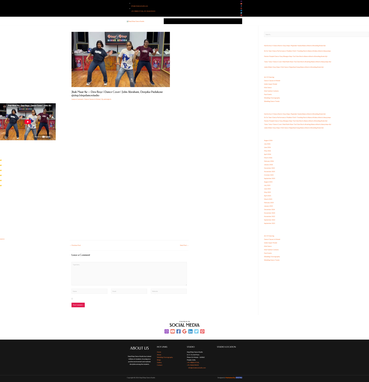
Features (217, 21)
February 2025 (269, 202)
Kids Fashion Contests (271, 91)
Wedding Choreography (197, 21)
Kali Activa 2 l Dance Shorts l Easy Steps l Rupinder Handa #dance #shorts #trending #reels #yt (295, 45)
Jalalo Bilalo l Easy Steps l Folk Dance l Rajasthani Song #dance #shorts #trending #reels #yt (294, 67)
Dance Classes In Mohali (92, 99)
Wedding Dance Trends (272, 101)
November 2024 (269, 213)
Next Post (184, 245)
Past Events (268, 94)
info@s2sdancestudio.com (139, 6)
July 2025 (267, 185)
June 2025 (267, 189)
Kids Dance (268, 87)
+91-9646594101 (149, 11)
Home (167, 21)
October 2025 (269, 175)
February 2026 (269, 161)
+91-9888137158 (137, 11)
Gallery (230, 21)
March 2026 (268, 158)
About (174, 21)
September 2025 (269, 178)
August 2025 (268, 182)
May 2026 (267, 151)
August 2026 (268, 140)
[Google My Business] (241, 8)
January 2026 (268, 164)
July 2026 (267, 144)
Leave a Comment (77, 99)
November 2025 (269, 171)
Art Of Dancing (269, 77)
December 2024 (269, 209)
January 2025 (268, 206)
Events (210, 21)
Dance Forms (182, 21)
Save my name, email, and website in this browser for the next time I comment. (99, 299)
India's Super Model (270, 84)
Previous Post (75, 245)
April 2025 (267, 196)
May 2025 (267, 192)
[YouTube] (241, 4)
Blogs (159, 360)
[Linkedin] (241, 11)
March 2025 (268, 199)
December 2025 (269, 168)
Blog (224, 21)
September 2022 (269, 220)
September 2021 (269, 223)
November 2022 (269, 216)
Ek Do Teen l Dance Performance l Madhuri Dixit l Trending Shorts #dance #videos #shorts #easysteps (297, 51)
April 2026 (267, 154)
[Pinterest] (241, 15)
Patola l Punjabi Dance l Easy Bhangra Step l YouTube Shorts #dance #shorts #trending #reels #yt (295, 56)
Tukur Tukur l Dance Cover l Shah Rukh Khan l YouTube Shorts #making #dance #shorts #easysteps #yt (297, 62)
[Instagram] (241, 1)
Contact (238, 21)
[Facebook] (241, 6)
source (2, 239)
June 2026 (267, 147)
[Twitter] (241, 13)
